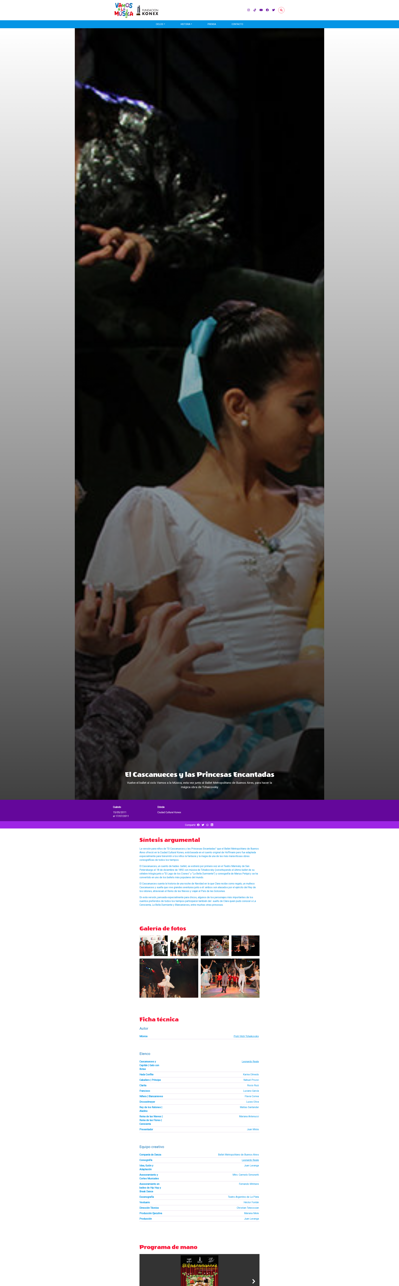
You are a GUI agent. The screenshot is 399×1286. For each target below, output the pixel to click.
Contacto (237, 24)
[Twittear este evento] (203, 824)
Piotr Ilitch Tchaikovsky (246, 1036)
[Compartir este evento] (198, 824)
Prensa (212, 24)
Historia (185, 24)
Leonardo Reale (250, 1061)
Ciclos (159, 24)
